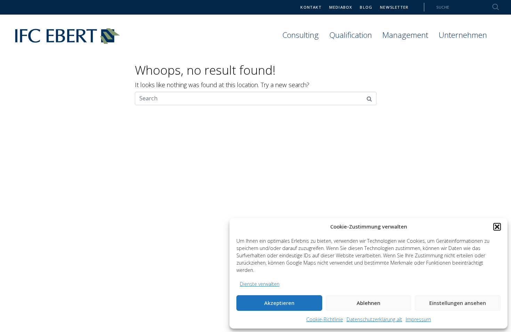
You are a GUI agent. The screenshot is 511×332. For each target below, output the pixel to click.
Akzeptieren (279, 302)
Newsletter (394, 7)
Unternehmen (463, 35)
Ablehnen (368, 302)
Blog (366, 7)
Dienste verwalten (259, 284)
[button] (497, 226)
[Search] (491, 7)
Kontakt (310, 7)
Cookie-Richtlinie (324, 319)
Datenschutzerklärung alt (374, 319)
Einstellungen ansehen (457, 302)
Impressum (418, 319)
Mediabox (340, 7)
